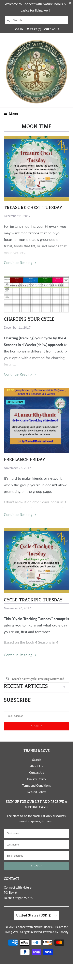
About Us (36, 766)
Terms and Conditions (36, 785)
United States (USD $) (34, 915)
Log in (18, 29)
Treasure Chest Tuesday (33, 207)
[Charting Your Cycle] (36, 294)
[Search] (9, 20)
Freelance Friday (24, 459)
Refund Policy (36, 792)
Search (36, 759)
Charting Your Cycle (29, 319)
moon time (37, 126)
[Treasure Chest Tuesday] (36, 168)
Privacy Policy (36, 779)
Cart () (35, 29)
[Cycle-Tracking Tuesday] (36, 560)
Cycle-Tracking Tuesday (33, 600)
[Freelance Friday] (36, 420)
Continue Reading (18, 262)
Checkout (51, 29)
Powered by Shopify (55, 932)
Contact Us (36, 772)
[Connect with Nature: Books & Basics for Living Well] (36, 72)
